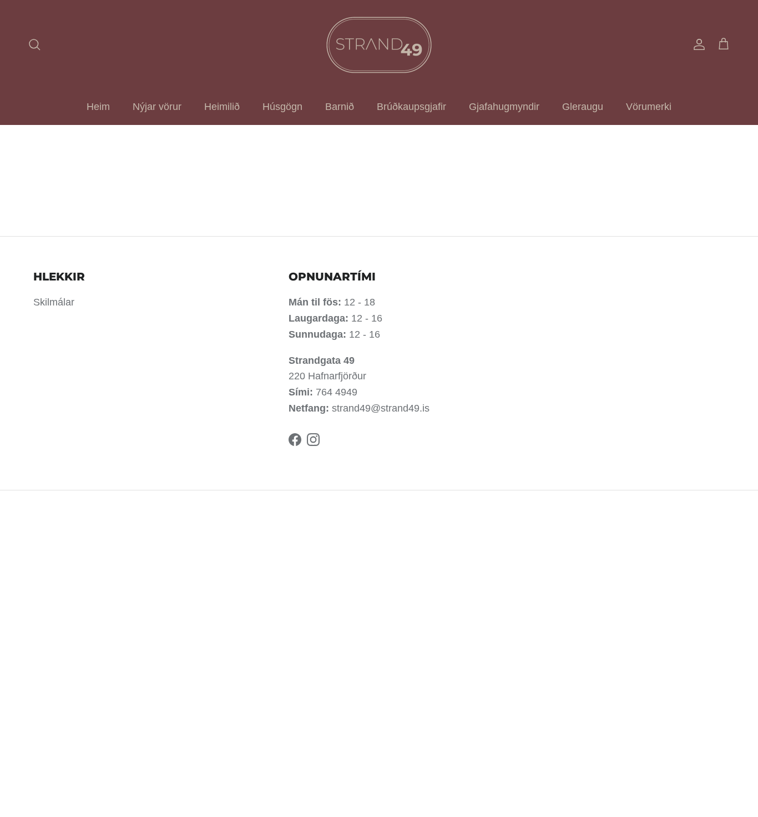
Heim (98, 106)
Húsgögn (282, 106)
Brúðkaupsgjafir (411, 106)
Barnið (339, 106)
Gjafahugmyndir (504, 106)
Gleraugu (582, 106)
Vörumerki (648, 106)
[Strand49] (379, 44)
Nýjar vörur (157, 106)
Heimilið (222, 106)
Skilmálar (53, 302)
